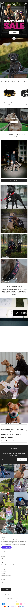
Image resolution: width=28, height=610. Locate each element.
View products (14, 180)
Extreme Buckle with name (9, 102)
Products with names (8, 81)
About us (3, 554)
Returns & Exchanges (6, 575)
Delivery (3, 573)
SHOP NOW (14, 32)
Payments (3, 571)
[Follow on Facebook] (2, 594)
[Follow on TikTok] (8, 594)
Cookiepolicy (4, 569)
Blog (2, 558)
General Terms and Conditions (8, 564)
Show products (5, 207)
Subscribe (22, 459)
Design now (14, 59)
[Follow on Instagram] (5, 594)
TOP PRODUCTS (22, 81)
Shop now (14, 374)
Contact (3, 556)
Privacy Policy (4, 567)
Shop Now (14, 122)
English (18, 598)
